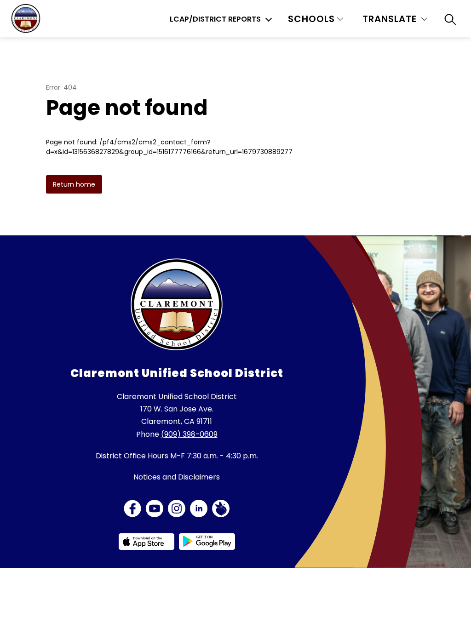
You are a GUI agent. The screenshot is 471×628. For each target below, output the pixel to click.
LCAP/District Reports (215, 19)
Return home (74, 184)
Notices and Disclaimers (176, 477)
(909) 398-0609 (189, 434)
